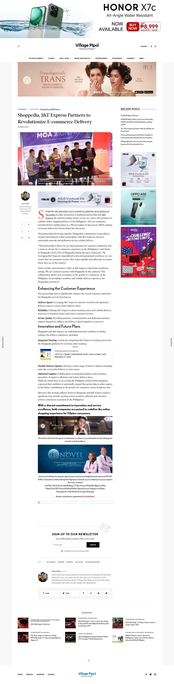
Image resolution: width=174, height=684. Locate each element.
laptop (80, 633)
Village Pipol (79, 562)
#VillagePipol (51, 562)
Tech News (56, 620)
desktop (66, 351)
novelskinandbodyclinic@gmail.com (65, 479)
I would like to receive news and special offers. (76, 551)
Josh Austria (25, 203)
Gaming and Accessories (134, 632)
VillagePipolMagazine (92, 562)
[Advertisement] (138, 320)
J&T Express (61, 562)
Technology (22, 109)
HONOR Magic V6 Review (130, 115)
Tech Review (35, 621)
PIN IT (76, 199)
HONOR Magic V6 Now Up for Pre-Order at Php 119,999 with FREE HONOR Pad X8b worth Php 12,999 (137, 122)
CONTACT (51, 674)
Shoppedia (69, 562)
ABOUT (20, 674)
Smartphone (35, 620)
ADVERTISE (40, 674)
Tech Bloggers (46, 620)
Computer (58, 351)
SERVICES (29, 674)
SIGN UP (93, 545)
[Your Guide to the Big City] (87, 46)
